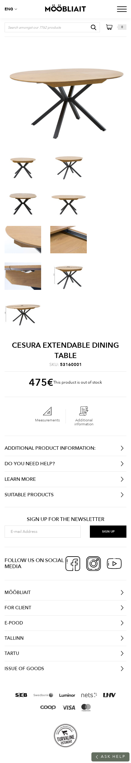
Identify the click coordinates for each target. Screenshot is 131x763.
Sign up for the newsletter (65, 519)
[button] (12, 9)
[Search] (93, 27)
